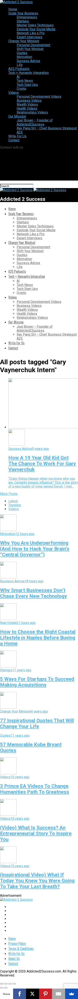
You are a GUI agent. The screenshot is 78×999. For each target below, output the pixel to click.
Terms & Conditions (21, 948)
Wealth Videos (27, 104)
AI (18, 77)
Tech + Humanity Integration (28, 73)
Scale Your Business (23, 13)
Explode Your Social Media (36, 29)
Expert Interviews (29, 37)
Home (12, 9)
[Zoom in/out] (14, 983)
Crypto (21, 89)
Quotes (22, 53)
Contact (13, 140)
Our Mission (17, 116)
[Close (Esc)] (1, 983)
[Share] (5, 983)
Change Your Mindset (23, 41)
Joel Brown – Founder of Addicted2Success (35, 122)
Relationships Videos (32, 112)
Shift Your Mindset (30, 49)
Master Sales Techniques (35, 25)
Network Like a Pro (31, 33)
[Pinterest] (45, 994)
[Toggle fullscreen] (10, 983)
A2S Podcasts (18, 69)
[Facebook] (19, 994)
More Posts (8, 494)
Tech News (25, 81)
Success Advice (28, 61)
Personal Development (33, 45)
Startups (23, 21)
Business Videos (29, 100)
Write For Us (17, 136)
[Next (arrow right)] (5, 987)
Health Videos (27, 108)
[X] (32, 994)
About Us (14, 958)
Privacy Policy (17, 943)
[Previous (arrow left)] (1, 987)
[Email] (58, 994)
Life (19, 65)
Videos (13, 93)
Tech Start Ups (27, 85)
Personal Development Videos (39, 97)
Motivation (24, 57)
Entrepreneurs (27, 17)
